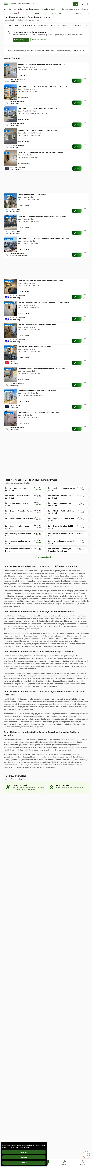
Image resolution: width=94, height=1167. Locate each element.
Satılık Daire (18, 9)
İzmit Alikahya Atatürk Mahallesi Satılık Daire (62, 497)
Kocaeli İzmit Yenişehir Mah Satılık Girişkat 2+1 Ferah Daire (41, 64)
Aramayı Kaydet (39, 40)
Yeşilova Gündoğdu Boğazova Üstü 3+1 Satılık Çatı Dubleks (41, 368)
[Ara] (75, 4)
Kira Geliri (44, 25)
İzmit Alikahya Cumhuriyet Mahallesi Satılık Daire (59, 550)
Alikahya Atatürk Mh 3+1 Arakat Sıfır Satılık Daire (37, 130)
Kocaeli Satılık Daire (32, 9)
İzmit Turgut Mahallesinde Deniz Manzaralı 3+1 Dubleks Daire (42, 216)
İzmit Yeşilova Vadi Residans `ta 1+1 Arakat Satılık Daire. (40, 281)
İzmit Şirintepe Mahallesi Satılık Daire (18, 512)
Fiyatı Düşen (55, 25)
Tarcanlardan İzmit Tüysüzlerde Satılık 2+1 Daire (37, 108)
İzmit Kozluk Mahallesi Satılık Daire (60, 535)
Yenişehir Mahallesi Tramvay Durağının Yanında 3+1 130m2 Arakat (43, 302)
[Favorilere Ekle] (85, 80)
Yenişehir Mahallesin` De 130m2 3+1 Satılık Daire (37, 324)
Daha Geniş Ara (21, 40)
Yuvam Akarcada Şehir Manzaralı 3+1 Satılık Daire (37, 390)
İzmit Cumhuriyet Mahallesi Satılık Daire (59, 504)
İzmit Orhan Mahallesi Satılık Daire (17, 504)
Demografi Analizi (20, 785)
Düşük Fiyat (77, 25)
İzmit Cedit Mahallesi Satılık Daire (17, 527)
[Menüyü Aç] (6, 3)
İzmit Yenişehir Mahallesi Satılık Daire (61, 489)
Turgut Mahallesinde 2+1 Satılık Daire (32, 194)
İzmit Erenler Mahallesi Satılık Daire (60, 527)
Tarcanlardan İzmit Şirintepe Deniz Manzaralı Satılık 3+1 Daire (42, 86)
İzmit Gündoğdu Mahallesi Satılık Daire (16, 489)
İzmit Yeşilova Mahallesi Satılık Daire (61, 519)
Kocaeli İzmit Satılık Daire (50, 9)
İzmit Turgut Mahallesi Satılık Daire (17, 542)
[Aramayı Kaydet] (82, 3)
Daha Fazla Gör (44, 557)
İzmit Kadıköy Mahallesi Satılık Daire (18, 535)
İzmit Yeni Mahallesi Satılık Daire (19, 518)
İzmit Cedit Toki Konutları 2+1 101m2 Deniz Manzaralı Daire (41, 152)
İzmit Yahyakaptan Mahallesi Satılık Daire (17, 497)
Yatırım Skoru (13, 25)
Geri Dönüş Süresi (29, 25)
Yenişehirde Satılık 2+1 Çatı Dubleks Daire (34, 346)
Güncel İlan (66, 25)
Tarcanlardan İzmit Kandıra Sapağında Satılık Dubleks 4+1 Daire (43, 238)
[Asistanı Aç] (86, 1154)
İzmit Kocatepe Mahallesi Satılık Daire (18, 550)
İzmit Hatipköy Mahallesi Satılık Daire (61, 542)
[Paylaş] (86, 3)
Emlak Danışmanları (64, 785)
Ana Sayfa (7, 9)
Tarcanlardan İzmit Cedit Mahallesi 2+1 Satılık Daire (38, 412)
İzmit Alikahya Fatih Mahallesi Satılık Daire (61, 512)
